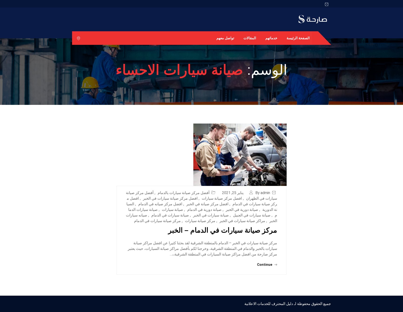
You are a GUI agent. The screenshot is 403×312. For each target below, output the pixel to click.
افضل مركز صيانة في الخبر (207, 204)
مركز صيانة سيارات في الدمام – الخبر (222, 230)
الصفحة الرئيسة (298, 38)
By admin (262, 193)
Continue (265, 264)
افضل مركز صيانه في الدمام (160, 204)
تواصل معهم (225, 38)
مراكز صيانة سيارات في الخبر (242, 221)
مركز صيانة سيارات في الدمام (157, 221)
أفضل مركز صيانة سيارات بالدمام (183, 193)
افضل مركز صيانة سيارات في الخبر (170, 198)
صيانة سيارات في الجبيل (252, 215)
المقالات (249, 38)
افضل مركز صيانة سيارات (222, 198)
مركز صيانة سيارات (200, 221)
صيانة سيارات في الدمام (170, 215)
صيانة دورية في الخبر (242, 209)
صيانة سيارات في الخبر (211, 215)
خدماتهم (271, 38)
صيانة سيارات (172, 209)
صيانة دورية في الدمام (204, 209)
